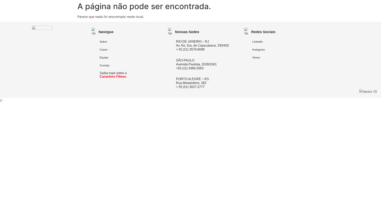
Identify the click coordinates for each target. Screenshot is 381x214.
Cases (104, 49)
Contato (105, 65)
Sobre (103, 41)
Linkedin (257, 41)
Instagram (258, 49)
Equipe (104, 57)
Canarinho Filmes (113, 76)
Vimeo (256, 57)
